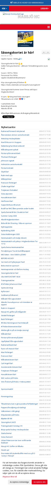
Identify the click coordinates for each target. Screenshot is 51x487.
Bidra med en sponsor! (10, 265)
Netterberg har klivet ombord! (12, 146)
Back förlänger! (7, 319)
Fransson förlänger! (9, 183)
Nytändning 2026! (8, 230)
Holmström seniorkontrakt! (11, 164)
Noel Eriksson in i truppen (11, 142)
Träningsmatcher (8, 280)
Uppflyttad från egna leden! (12, 341)
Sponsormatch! (7, 389)
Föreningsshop (7, 396)
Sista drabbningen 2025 (10, 234)
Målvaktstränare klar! (9, 359)
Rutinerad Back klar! (9, 345)
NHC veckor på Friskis (9, 378)
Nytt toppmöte (6, 227)
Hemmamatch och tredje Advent (13, 238)
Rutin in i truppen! (8, 308)
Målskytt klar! (6, 179)
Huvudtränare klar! (8, 197)
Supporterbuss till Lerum (11, 205)
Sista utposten (7, 194)
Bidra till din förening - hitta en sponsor (16, 223)
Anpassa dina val (10, 476)
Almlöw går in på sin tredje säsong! (15, 330)
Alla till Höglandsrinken (10, 219)
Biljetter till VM (6, 418)
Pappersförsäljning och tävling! (13, 407)
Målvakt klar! (6, 334)
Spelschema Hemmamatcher (12, 247)
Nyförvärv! (5, 291)
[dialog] (25, 472)
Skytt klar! (5, 171)
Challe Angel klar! (8, 186)
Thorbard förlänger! (9, 157)
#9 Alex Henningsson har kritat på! (14, 323)
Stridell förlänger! (8, 315)
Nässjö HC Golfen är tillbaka (12, 446)
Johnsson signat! (7, 160)
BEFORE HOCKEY (7, 258)
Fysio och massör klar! (10, 348)
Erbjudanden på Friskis (10, 415)
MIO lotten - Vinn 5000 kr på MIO (13, 254)
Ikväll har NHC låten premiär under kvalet (17, 208)
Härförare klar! (7, 201)
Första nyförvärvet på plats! (12, 337)
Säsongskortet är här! (17, 52)
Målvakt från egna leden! (11, 299)
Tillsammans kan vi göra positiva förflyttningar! (19, 404)
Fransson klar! (6, 356)
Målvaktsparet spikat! (9, 149)
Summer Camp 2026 (9, 216)
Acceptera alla (40, 482)
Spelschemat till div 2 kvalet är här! (14, 212)
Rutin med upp (7, 175)
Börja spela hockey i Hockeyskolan (15, 429)
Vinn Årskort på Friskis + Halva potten (16, 382)
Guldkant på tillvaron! (9, 295)
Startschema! (6, 433)
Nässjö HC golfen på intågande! (13, 312)
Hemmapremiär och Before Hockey (15, 269)
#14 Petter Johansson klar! (11, 284)
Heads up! (5, 450)
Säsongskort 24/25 (8, 422)
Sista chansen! (7, 437)
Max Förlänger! (7, 352)
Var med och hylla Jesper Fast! (13, 262)
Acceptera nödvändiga (19, 482)
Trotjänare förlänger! (9, 370)
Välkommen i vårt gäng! (10, 411)
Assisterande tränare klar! (11, 367)
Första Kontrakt (7, 168)
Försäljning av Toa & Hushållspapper (15, 251)
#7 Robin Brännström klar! (11, 326)
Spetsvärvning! (7, 288)
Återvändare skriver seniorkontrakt (15, 135)
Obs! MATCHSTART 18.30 (10, 277)
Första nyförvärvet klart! (10, 153)
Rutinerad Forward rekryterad (13, 131)
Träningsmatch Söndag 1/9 (11, 426)
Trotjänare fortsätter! (9, 190)
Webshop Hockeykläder (10, 138)
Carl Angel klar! (7, 363)
